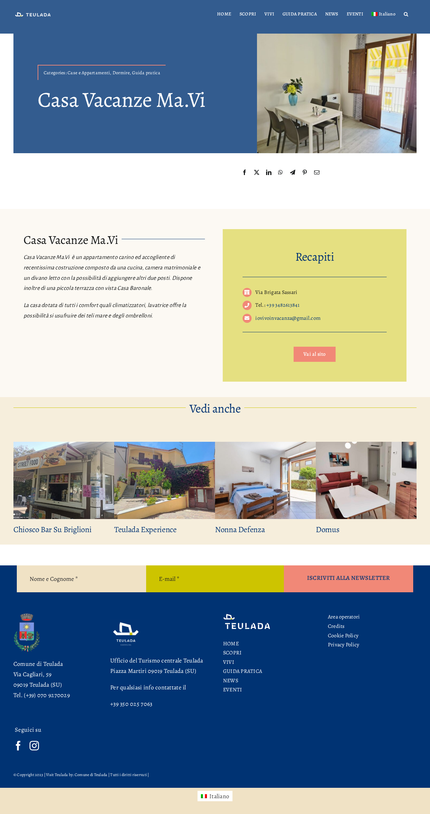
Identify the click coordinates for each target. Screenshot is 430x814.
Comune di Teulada (38, 664)
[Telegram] (293, 173)
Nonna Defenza (231, 529)
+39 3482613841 (282, 305)
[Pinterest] (305, 173)
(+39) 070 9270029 (47, 695)
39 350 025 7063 (132, 704)
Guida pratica (146, 73)
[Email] (317, 173)
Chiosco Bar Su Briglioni (44, 529)
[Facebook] (245, 173)
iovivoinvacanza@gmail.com (287, 318)
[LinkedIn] (269, 173)
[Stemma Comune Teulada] (26, 615)
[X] (257, 173)
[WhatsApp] (280, 173)
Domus (319, 529)
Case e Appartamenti (89, 73)
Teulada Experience (137, 529)
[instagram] (34, 746)
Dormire (121, 73)
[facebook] (18, 746)
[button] (406, 14)
